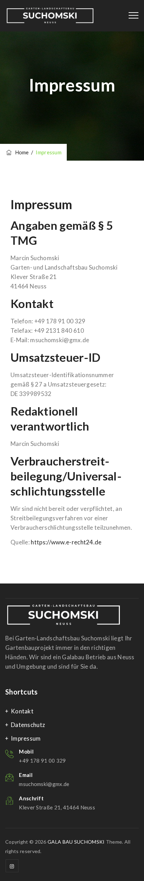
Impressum (26, 738)
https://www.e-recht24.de (66, 542)
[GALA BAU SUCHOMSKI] (50, 15)
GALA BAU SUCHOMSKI (76, 842)
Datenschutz (28, 724)
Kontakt (22, 711)
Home (21, 152)
